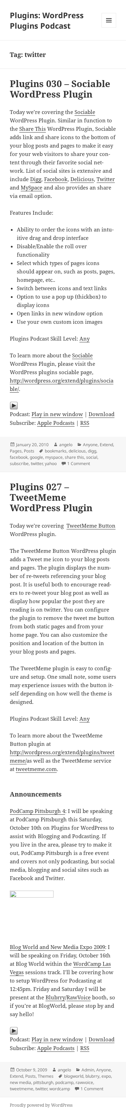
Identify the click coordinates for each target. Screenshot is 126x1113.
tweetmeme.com (36, 768)
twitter (37, 463)
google (36, 457)
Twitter (106, 179)
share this (74, 457)
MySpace (31, 187)
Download (101, 414)
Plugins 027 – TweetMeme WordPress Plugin (51, 497)
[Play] (63, 405)
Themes (46, 1076)
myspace (54, 457)
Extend (106, 445)
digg (92, 451)
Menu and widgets (109, 27)
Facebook (56, 179)
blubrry (92, 1076)
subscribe (19, 463)
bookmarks (55, 451)
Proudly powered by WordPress (41, 1105)
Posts (29, 451)
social (91, 457)
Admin (88, 1070)
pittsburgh (43, 1082)
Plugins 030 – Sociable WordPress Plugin (60, 88)
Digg (35, 179)
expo (106, 1076)
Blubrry (55, 997)
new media (20, 1082)
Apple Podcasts (56, 422)
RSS (84, 422)
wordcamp (59, 1089)
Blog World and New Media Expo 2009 (57, 946)
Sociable (85, 111)
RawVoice (78, 997)
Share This (32, 128)
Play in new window (57, 414)
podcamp (64, 1082)
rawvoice (84, 1082)
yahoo (51, 463)
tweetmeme (21, 1089)
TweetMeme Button (90, 525)
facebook (19, 457)
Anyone (90, 445)
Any (84, 338)
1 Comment (78, 463)
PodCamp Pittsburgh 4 (37, 810)
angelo (65, 445)
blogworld (73, 1076)
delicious (77, 451)
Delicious (82, 179)
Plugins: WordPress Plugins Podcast (47, 20)
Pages (16, 451)
